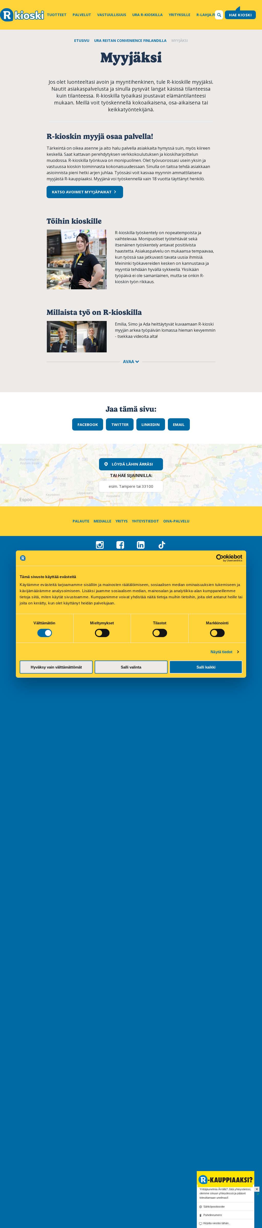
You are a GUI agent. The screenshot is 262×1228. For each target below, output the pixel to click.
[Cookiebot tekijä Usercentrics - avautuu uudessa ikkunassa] (220, 558)
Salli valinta (131, 667)
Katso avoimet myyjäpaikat (82, 191)
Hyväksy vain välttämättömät (56, 667)
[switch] (102, 633)
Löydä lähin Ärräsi (132, 464)
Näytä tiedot (221, 651)
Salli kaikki (205, 667)
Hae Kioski (240, 14)
